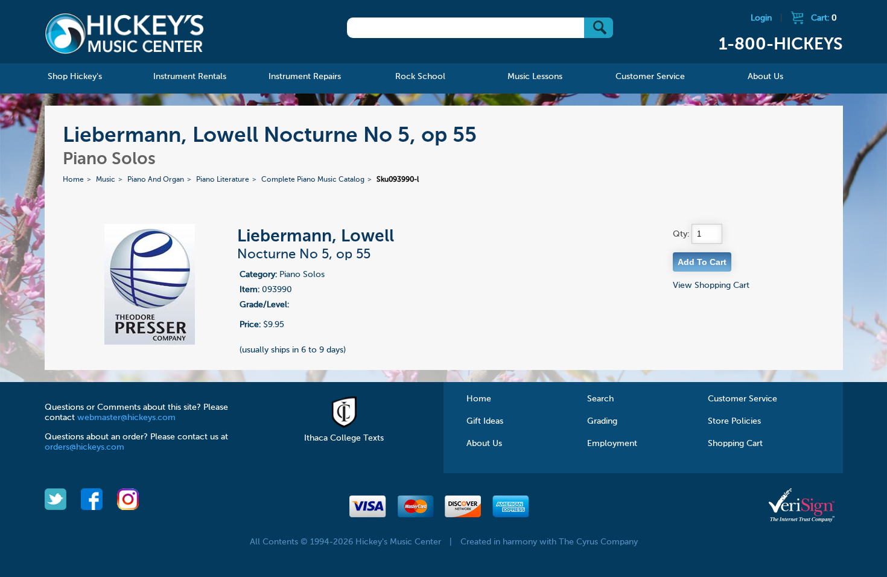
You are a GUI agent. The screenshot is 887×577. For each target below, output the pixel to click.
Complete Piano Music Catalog (312, 179)
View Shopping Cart (711, 285)
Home (73, 179)
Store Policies (734, 421)
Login (761, 18)
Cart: (824, 18)
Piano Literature (222, 179)
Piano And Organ (155, 179)
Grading (602, 421)
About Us (484, 443)
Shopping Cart (735, 443)
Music (105, 179)
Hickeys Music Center (125, 33)
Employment (612, 443)
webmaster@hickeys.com (126, 417)
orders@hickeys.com (84, 447)
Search (600, 399)
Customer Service (742, 399)
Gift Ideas (484, 421)
